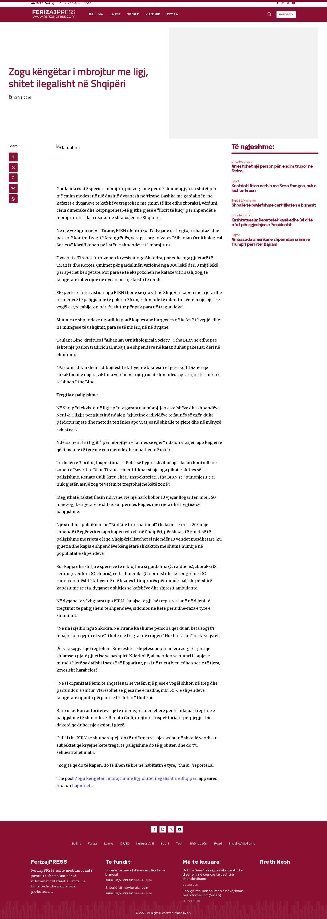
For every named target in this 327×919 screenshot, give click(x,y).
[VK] (13, 188)
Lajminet (81, 785)
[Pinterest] (13, 177)
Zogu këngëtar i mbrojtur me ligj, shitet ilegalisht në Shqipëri (136, 778)
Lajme (236, 235)
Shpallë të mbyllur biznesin (126, 887)
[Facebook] (277, 3)
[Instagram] (282, 3)
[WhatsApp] (13, 198)
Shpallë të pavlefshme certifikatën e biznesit (274, 205)
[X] (288, 3)
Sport (235, 181)
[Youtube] (293, 3)
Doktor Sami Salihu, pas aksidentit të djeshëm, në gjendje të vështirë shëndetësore (213, 874)
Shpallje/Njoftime (244, 201)
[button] (269, 14)
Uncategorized (242, 161)
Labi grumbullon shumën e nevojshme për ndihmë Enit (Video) (213, 893)
